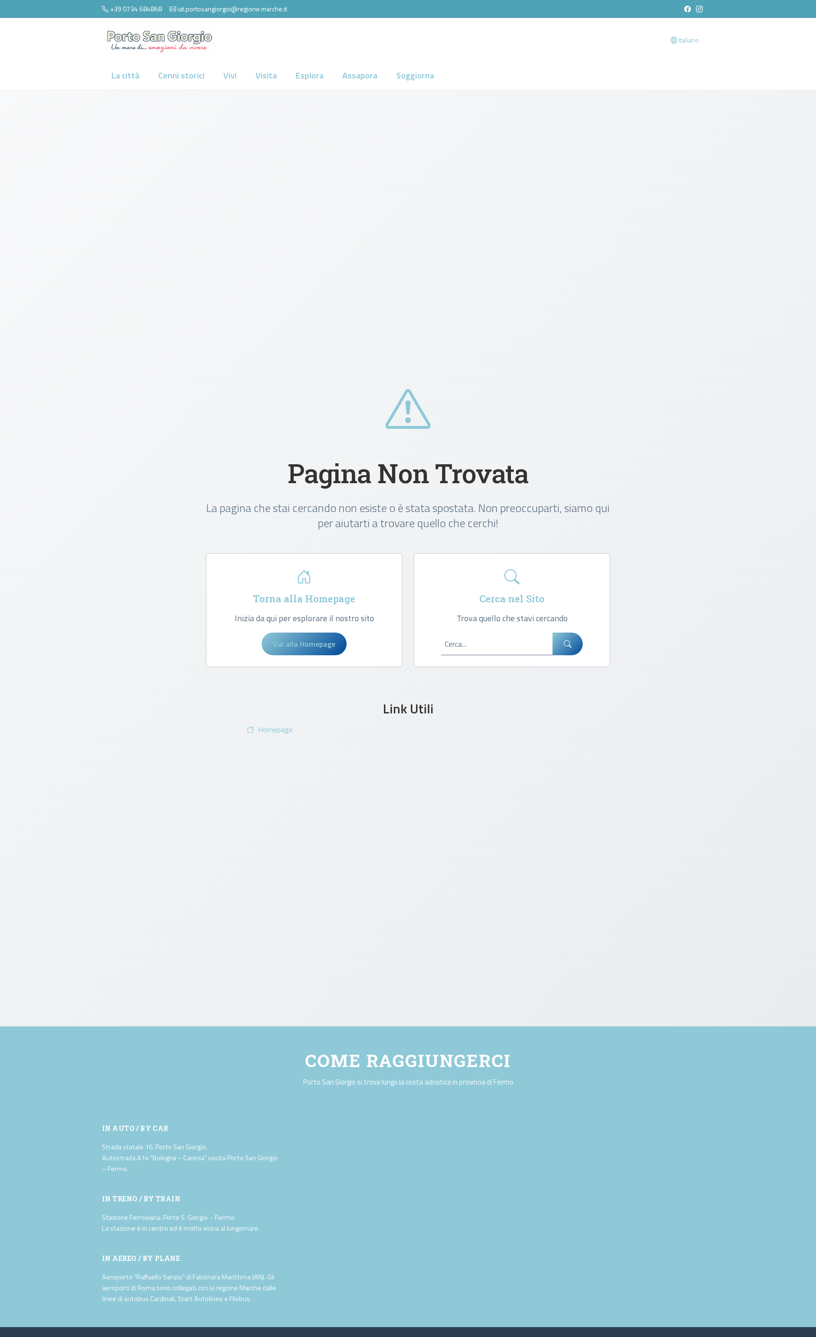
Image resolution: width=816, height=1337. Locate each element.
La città (125, 75)
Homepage (275, 729)
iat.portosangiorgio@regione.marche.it (232, 9)
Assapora (359, 75)
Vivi (230, 75)
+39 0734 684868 (136, 9)
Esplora (309, 75)
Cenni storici (181, 75)
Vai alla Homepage (304, 644)
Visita (266, 75)
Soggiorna (415, 75)
